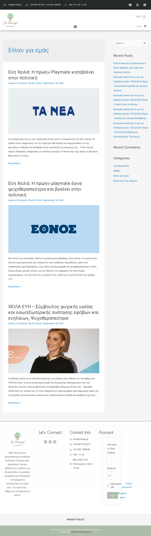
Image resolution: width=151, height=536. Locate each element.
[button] (75, 26)
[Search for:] (130, 43)
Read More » (14, 163)
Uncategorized (121, 165)
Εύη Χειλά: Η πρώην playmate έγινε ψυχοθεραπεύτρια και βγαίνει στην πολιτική (45, 189)
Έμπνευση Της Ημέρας (125, 180)
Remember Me (116, 485)
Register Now (122, 495)
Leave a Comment (17, 83)
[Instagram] (137, 5)
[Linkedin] (144, 5)
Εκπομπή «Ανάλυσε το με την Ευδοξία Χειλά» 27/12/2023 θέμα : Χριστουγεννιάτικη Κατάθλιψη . (130, 114)
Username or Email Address (111, 448)
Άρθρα (116, 170)
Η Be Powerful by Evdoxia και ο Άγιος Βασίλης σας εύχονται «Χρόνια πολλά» (129, 68)
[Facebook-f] (45, 442)
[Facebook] (130, 5)
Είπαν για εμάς (121, 175)
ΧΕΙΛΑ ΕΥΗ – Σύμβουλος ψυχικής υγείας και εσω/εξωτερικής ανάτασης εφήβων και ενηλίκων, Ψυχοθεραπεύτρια (53, 312)
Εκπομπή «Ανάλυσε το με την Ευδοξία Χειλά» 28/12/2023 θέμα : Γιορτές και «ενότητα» (130, 100)
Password (111, 468)
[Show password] (109, 475)
